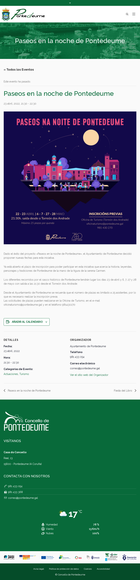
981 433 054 (15, 486)
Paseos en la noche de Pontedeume (28, 390)
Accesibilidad (103, 569)
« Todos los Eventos (19, 69)
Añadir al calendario (27, 321)
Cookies (88, 569)
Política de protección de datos (64, 569)
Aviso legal (38, 569)
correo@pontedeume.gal (23, 497)
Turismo (24, 374)
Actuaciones (11, 374)
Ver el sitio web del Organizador (89, 374)
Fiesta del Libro (123, 390)
